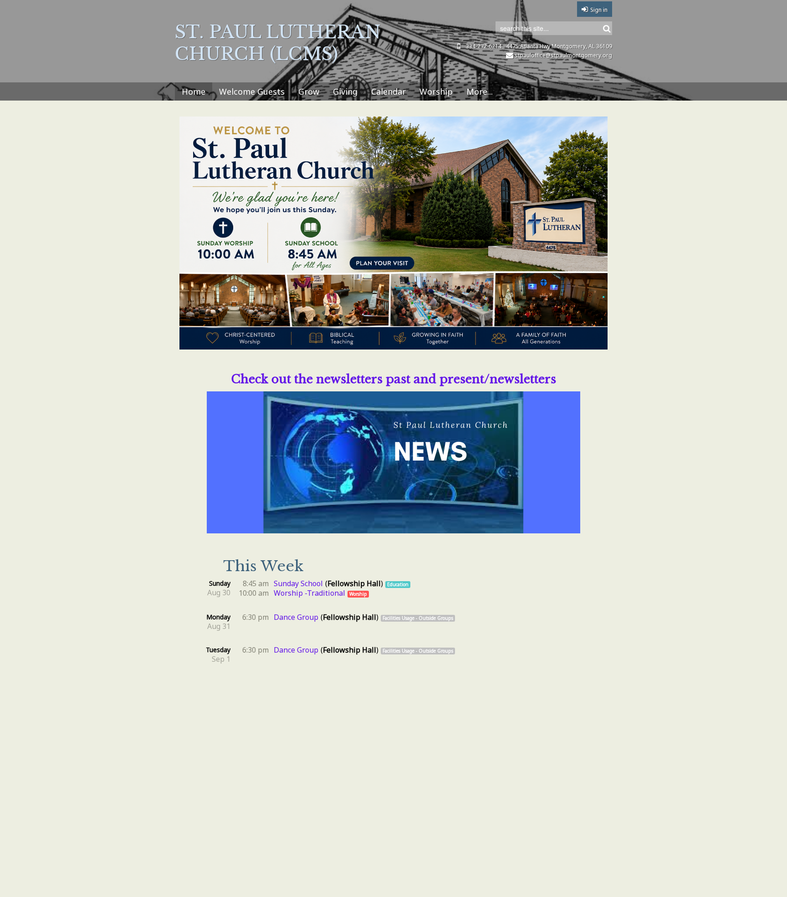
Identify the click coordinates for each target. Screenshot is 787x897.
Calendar (388, 91)
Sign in (599, 10)
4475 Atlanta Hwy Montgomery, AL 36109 (559, 46)
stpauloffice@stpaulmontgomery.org (563, 55)
